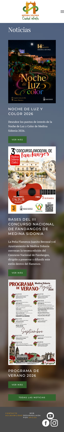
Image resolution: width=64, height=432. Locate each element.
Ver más (17, 139)
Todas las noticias (32, 397)
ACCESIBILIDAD (14, 415)
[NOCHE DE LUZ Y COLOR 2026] (32, 71)
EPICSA (33, 417)
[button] (62, 11)
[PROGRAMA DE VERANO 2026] (32, 322)
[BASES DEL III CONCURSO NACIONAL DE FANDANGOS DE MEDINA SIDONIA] (32, 180)
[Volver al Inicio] (31, 10)
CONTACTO (11, 413)
